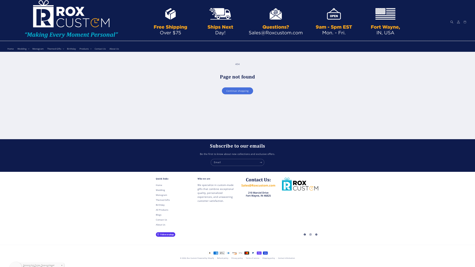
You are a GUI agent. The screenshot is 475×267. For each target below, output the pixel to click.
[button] (23, 49)
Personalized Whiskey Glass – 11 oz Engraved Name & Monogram (38, 257)
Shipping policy (268, 258)
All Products (162, 209)
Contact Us (161, 219)
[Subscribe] (261, 162)
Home (159, 185)
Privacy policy (237, 258)
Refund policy (222, 258)
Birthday (160, 204)
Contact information (286, 258)
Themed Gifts (163, 200)
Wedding (160, 190)
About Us (160, 224)
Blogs (159, 214)
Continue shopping (237, 90)
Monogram (161, 195)
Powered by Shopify (205, 258)
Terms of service (252, 258)
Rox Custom (192, 258)
